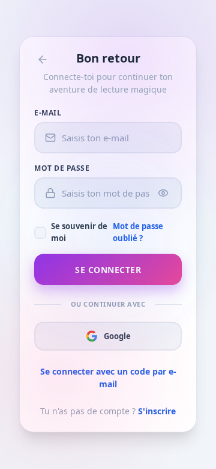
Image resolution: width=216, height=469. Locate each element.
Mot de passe (61, 168)
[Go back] (42, 59)
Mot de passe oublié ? (138, 232)
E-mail (47, 113)
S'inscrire (157, 411)
